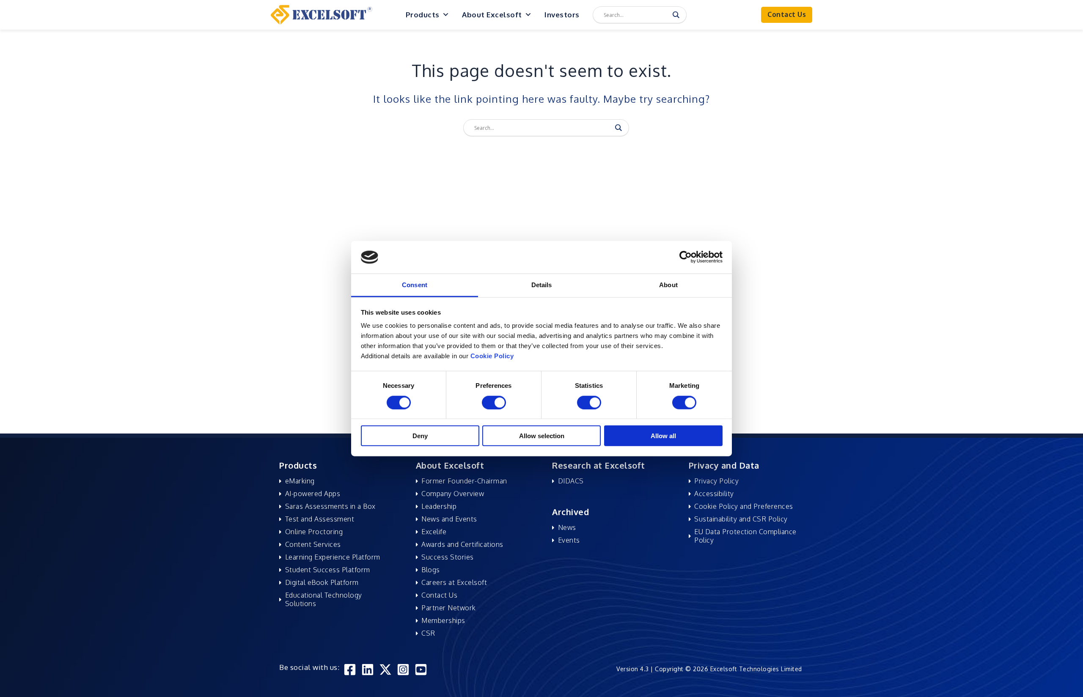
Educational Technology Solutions (323, 599)
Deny (420, 435)
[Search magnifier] (676, 15)
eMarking (300, 481)
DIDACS (571, 481)
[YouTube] (421, 669)
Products (423, 14)
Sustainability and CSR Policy (741, 519)
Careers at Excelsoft (454, 582)
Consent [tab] (414, 284)
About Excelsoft (492, 14)
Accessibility (714, 493)
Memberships (443, 620)
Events (569, 540)
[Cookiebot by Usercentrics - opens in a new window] (686, 257)
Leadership (438, 506)
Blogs (430, 569)
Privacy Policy (716, 481)
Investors (562, 14)
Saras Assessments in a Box (330, 506)
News (567, 527)
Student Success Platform (327, 569)
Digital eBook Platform (322, 582)
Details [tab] (541, 284)
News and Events (449, 519)
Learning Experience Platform (332, 557)
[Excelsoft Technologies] (321, 14)
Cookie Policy (492, 355)
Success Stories (447, 557)
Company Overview (452, 493)
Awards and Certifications (462, 544)
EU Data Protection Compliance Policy (745, 535)
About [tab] (668, 284)
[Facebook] (350, 669)
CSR (428, 633)
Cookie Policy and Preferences (743, 506)
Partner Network (448, 608)
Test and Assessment (320, 519)
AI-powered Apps (313, 493)
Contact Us (439, 595)
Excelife (433, 531)
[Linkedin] (367, 669)
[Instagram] (403, 669)
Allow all (663, 435)
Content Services (313, 544)
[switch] (494, 402)
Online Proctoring (314, 531)
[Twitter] (385, 669)
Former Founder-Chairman (464, 481)
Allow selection (541, 435)
